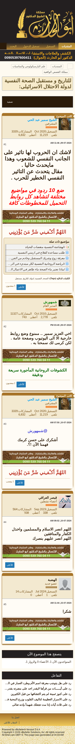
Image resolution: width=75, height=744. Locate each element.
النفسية (38, 278)
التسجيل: (51, 131)
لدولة (32, 278)
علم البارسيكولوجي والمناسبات (28, 66)
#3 (5, 424)
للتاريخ (25, 278)
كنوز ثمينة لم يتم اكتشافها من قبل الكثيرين (36, 693)
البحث (13, 46)
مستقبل (18, 278)
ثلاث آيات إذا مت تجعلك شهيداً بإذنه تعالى (37, 704)
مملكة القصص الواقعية (56, 71)
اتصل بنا (15, 717)
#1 (5, 144)
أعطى (32, 135)
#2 (5, 326)
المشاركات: (25, 131)
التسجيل (50, 46)
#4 (5, 522)
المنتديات (67, 46)
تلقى (54, 135)
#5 (5, 604)
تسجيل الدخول (31, 46)
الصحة (45, 278)
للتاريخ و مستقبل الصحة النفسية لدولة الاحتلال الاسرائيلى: (38, 83)
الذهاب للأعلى (10, 722)
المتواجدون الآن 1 (60, 661)
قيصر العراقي (47, 497)
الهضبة (52, 580)
